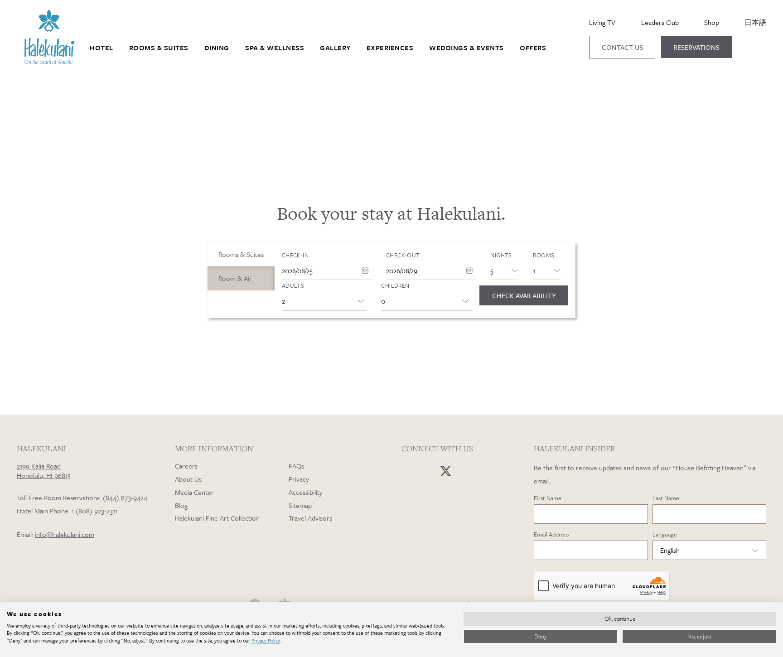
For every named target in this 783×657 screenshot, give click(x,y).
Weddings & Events (466, 48)
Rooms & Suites (158, 48)
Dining (216, 48)
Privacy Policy (265, 640)
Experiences (390, 48)
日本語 (755, 22)
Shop (711, 22)
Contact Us (622, 47)
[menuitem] (101, 48)
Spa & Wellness (274, 48)
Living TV (602, 22)
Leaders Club (660, 22)
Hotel (101, 48)
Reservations (696, 47)
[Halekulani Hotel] (49, 61)
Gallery (335, 48)
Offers (533, 48)
